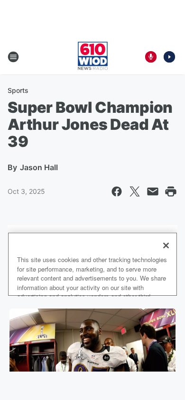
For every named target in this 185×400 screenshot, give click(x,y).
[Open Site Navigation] (13, 57)
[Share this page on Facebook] (116, 191)
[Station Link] (93, 57)
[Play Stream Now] (169, 57)
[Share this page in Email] (152, 191)
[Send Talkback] (151, 57)
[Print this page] (170, 191)
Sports (18, 90)
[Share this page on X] (134, 191)
